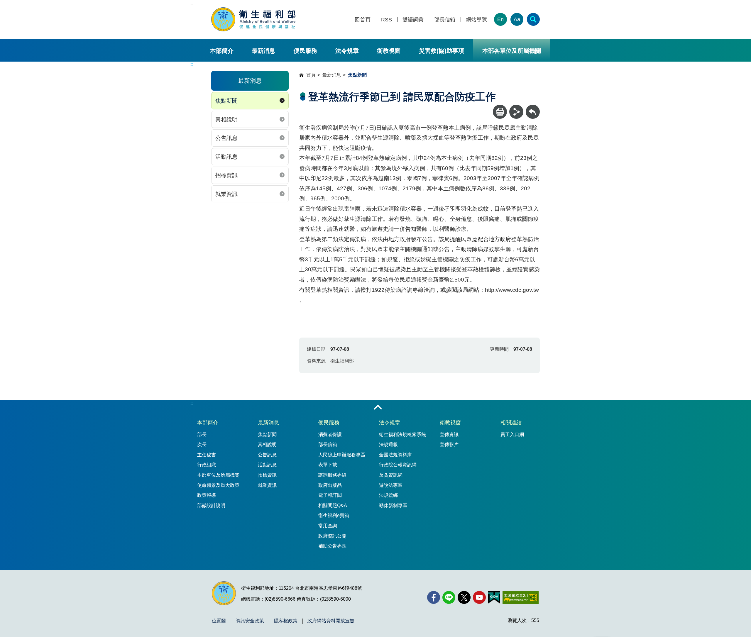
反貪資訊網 (390, 474)
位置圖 (219, 621)
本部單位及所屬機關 (218, 474)
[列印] (500, 112)
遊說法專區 (390, 485)
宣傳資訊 (449, 434)
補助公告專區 (332, 545)
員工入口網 (512, 434)
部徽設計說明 (211, 505)
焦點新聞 (226, 101)
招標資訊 (226, 175)
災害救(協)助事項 (441, 51)
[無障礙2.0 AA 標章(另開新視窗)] (521, 597)
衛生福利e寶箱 (333, 515)
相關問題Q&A (332, 505)
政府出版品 (330, 485)
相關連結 (511, 423)
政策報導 (206, 495)
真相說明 (226, 119)
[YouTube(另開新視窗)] (479, 597)
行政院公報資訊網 (398, 464)
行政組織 (206, 464)
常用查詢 (327, 525)
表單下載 (327, 464)
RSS (386, 20)
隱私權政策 (285, 621)
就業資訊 (226, 194)
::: (191, 2)
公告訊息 (226, 138)
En (500, 19)
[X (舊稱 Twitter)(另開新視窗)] (464, 597)
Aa (517, 19)
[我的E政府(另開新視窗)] (494, 597)
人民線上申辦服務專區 (341, 454)
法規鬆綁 (388, 495)
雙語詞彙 (413, 20)
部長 (202, 434)
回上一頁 (533, 107)
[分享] (516, 112)
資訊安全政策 (250, 621)
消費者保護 (330, 434)
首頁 (311, 74)
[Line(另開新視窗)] (448, 597)
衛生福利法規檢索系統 (402, 434)
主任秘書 (206, 454)
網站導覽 (476, 20)
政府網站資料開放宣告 (330, 621)
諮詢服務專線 (332, 474)
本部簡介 (222, 51)
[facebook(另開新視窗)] (433, 597)
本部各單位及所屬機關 (511, 51)
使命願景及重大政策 (218, 485)
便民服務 (305, 51)
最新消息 (263, 51)
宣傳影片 (449, 444)
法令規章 (347, 51)
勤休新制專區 (393, 505)
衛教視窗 (388, 51)
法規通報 (388, 444)
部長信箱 (444, 20)
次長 (202, 444)
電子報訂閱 (330, 495)
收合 (378, 407)
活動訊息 (226, 157)
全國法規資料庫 (395, 454)
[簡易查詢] (533, 19)
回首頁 (363, 20)
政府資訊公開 (332, 535)
